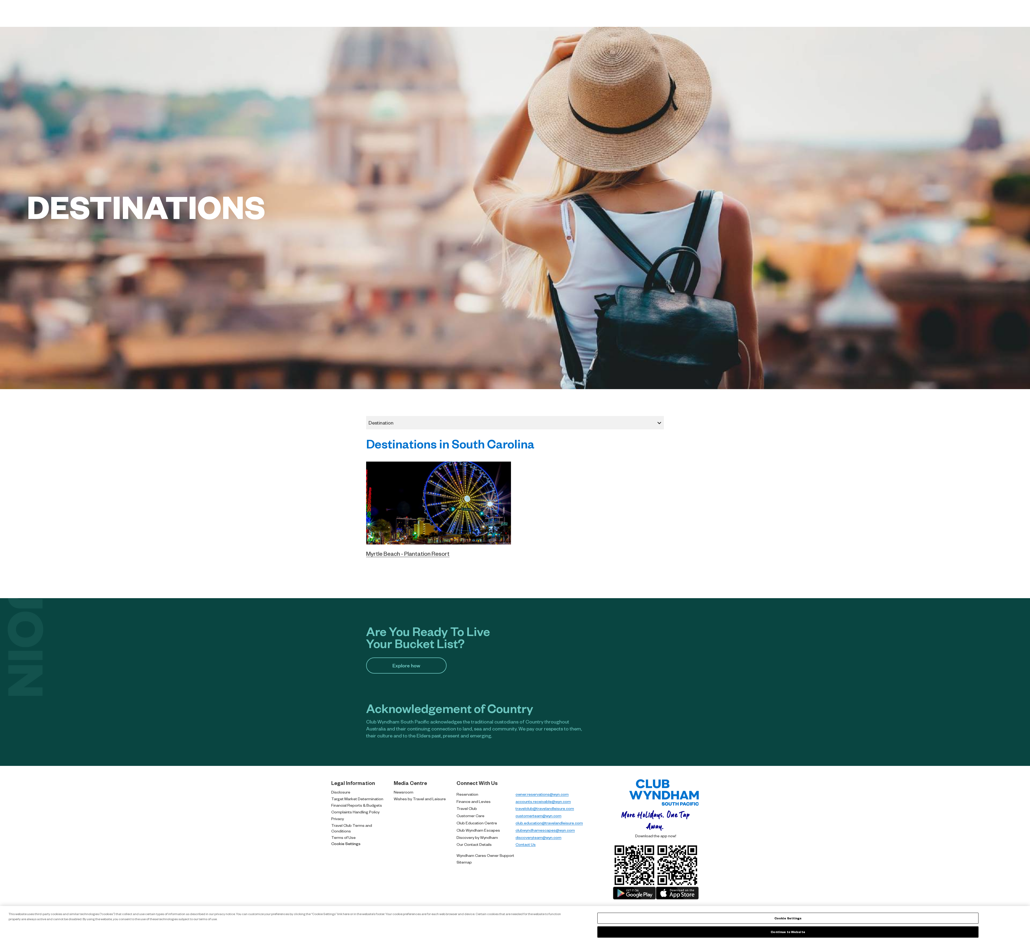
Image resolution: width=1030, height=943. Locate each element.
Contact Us (526, 844)
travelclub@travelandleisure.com (545, 808)
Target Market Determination (357, 798)
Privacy (337, 818)
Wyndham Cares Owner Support (485, 855)
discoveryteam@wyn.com (538, 837)
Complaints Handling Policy (355, 811)
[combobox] (515, 422)
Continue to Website (788, 932)
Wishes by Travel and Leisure (420, 798)
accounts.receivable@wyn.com (543, 801)
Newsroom (403, 792)
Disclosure (340, 792)
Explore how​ (406, 665)
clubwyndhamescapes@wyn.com (545, 830)
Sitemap (464, 862)
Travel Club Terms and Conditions (351, 828)
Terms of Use (343, 837)
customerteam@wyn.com (538, 815)
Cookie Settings (345, 843)
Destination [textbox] (381, 422)
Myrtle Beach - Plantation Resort (408, 553)
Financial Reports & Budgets (356, 805)
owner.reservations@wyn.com (542, 794)
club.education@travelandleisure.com (549, 822)
